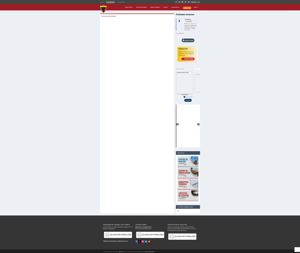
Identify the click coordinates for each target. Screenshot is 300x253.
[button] (198, 124)
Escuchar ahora (189, 59)
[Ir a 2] (187, 97)
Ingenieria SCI (122, 251)
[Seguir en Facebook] (136, 241)
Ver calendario (180, 33)
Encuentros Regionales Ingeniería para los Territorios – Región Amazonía (190, 28)
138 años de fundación (149, 251)
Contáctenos (121, 2)
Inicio (101, 2)
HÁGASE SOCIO (187, 8)
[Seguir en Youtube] (149, 241)
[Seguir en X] (139, 241)
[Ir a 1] (184, 97)
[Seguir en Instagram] (143, 241)
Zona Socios (110, 2)
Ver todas (188, 100)
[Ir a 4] (191, 97)
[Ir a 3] (189, 97)
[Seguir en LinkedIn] (146, 241)
